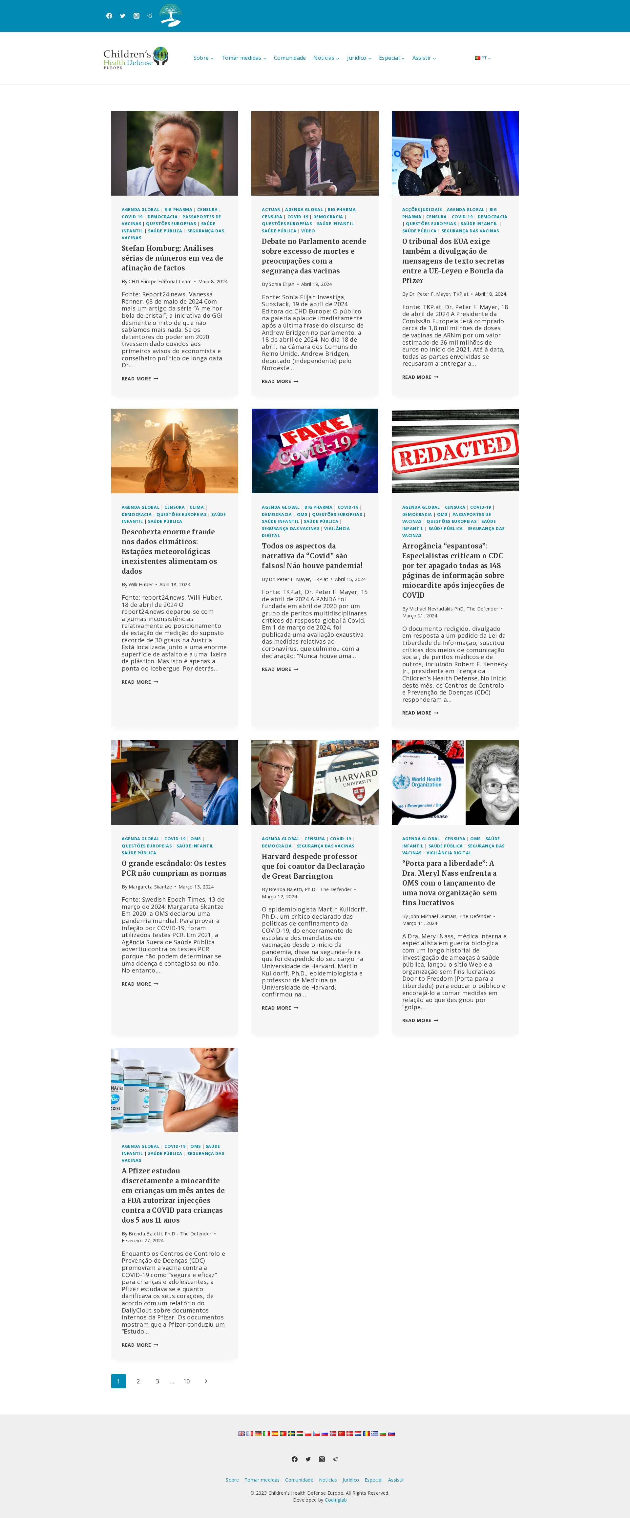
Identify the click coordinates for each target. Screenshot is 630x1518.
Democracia (163, 217)
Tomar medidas (262, 1480)
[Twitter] (123, 16)
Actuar (271, 209)
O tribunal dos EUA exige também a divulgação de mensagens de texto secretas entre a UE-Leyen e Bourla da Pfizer (453, 261)
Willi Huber (141, 584)
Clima (197, 507)
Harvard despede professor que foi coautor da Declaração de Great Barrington (313, 866)
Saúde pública (165, 231)
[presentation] (174, 153)
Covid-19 (132, 217)
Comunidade (290, 57)
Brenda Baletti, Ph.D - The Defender (310, 889)
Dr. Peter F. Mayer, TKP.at (439, 294)
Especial (374, 1480)
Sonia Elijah (281, 284)
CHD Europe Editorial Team (160, 281)
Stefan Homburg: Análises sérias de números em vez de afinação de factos (172, 258)
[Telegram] (150, 16)
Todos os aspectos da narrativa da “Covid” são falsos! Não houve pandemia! (312, 556)
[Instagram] (136, 16)
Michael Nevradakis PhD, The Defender (453, 609)
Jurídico (351, 1480)
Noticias (328, 1480)
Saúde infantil (335, 223)
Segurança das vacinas (470, 231)
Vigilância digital (449, 853)
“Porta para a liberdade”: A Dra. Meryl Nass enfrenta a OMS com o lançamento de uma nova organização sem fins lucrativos (449, 883)
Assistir (396, 1480)
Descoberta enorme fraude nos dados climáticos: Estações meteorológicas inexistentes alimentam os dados (169, 551)
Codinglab (336, 1500)
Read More (140, 378)
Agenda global (140, 209)
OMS (302, 514)
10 (186, 1381)
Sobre (232, 1480)
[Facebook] (109, 16)
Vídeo (308, 231)
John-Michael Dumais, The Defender (450, 916)
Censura (207, 209)
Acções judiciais (422, 209)
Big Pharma (178, 209)
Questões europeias (171, 223)
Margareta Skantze (150, 887)
